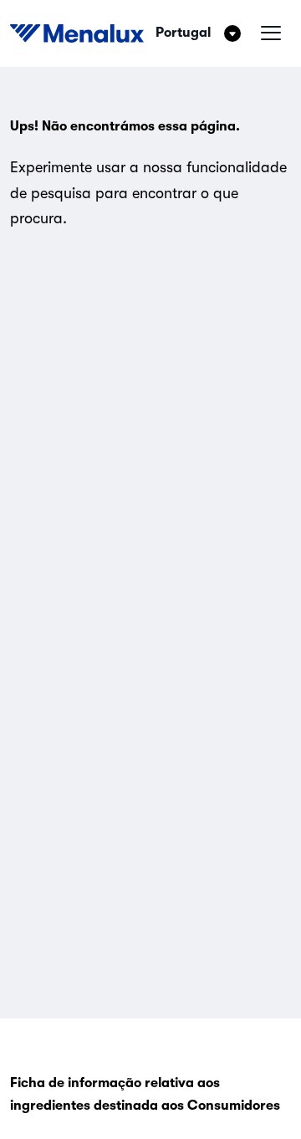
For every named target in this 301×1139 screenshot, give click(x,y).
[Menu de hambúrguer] (271, 33)
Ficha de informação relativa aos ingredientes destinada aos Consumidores (145, 1094)
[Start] (76, 33)
